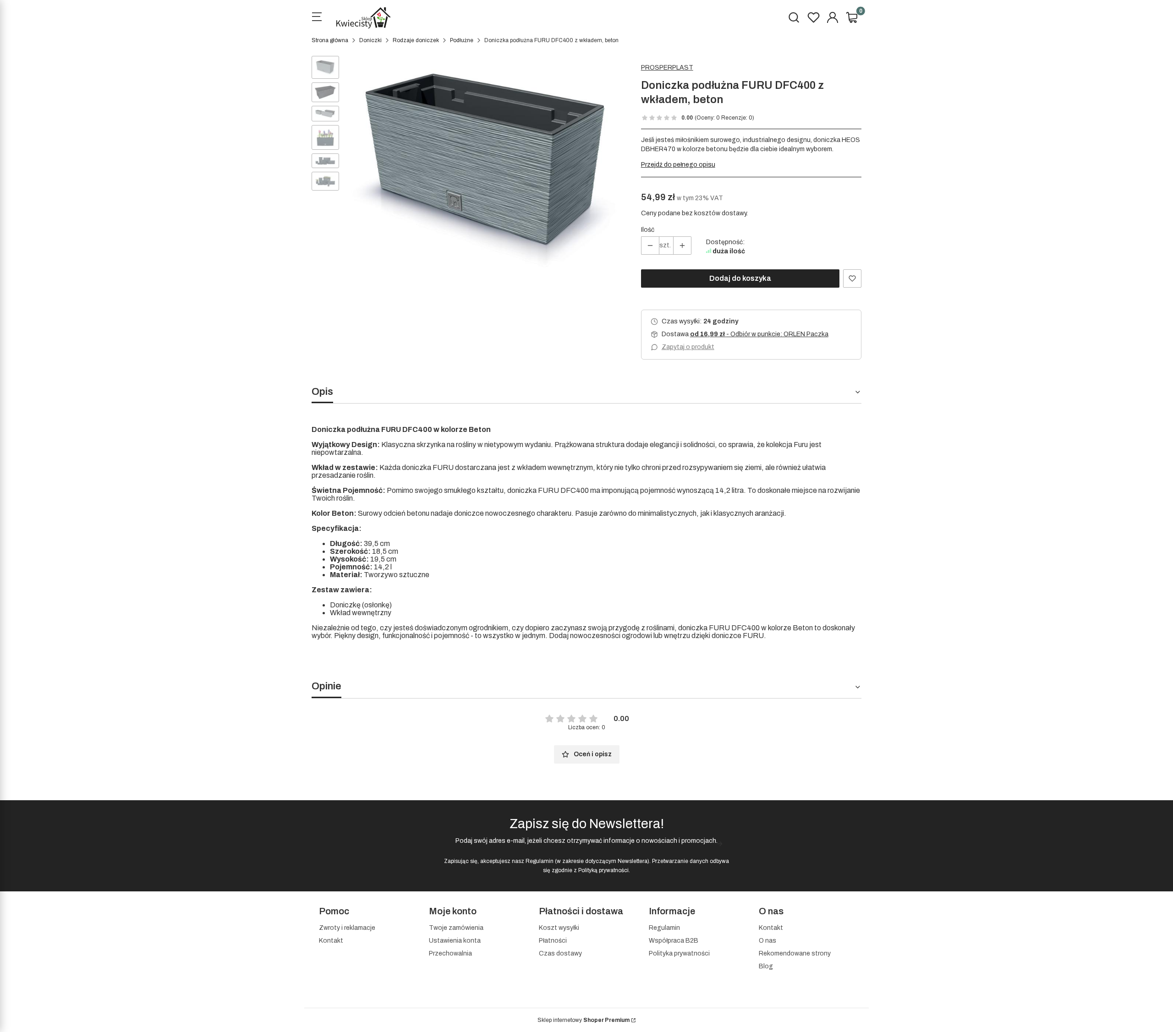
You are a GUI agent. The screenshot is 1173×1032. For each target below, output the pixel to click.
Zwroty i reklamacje (347, 927)
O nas (767, 940)
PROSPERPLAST (667, 67)
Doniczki (370, 40)
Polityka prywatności (679, 953)
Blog (766, 966)
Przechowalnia (450, 953)
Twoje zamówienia (456, 927)
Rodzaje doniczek (416, 40)
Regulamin (540, 861)
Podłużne (461, 40)
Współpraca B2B (673, 940)
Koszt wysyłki (559, 927)
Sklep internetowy (583, 1020)
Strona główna (330, 40)
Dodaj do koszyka (740, 278)
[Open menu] (317, 18)
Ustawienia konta (455, 940)
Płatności (553, 940)
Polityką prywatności (603, 870)
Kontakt (331, 940)
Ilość (647, 229)
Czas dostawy (560, 953)
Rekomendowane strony (795, 953)
